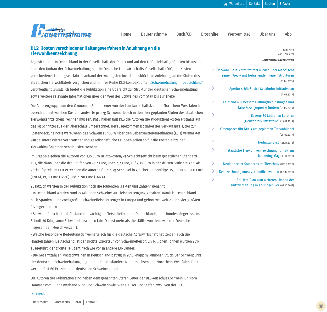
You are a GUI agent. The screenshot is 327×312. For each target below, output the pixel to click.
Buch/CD (184, 34)
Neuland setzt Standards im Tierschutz (251, 164)
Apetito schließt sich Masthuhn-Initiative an (261, 89)
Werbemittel (239, 34)
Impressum (40, 302)
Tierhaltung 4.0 (269, 142)
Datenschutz (61, 302)
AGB (78, 302)
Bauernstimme (154, 34)
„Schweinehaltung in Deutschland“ (176, 82)
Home (126, 34)
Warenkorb (236, 4)
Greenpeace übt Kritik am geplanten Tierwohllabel (257, 129)
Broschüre (209, 34)
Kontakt (254, 4)
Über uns (267, 34)
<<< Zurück (38, 293)
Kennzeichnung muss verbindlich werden (249, 172)
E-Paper (285, 4)
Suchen (270, 4)
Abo (288, 34)
